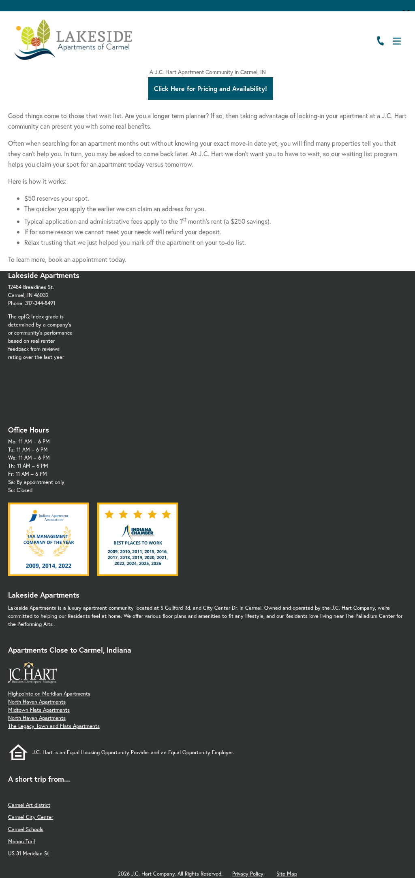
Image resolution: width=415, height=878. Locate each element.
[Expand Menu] (392, 60)
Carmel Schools (25, 829)
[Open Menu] (397, 41)
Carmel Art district (29, 805)
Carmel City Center (30, 817)
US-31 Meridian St (28, 853)
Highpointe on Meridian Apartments (49, 693)
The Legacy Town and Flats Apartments (54, 726)
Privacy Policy (247, 873)
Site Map (286, 873)
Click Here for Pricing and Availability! (210, 88)
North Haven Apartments (37, 701)
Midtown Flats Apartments (39, 709)
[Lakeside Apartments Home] (73, 39)
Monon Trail (21, 841)
